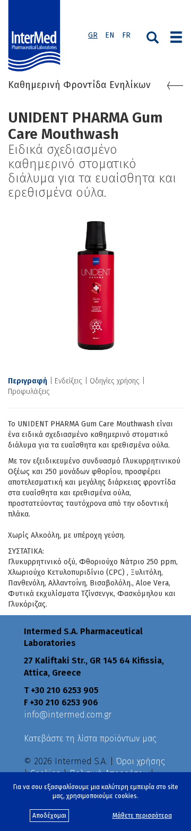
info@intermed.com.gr (67, 715)
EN (110, 35)
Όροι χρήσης (140, 761)
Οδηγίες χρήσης (115, 381)
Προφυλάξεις (29, 391)
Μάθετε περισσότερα (142, 815)
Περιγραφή (27, 381)
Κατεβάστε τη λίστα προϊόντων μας (90, 738)
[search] (152, 36)
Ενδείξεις (68, 381)
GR (93, 35)
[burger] (176, 36)
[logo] (36, 36)
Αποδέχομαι (49, 815)
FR (126, 35)
